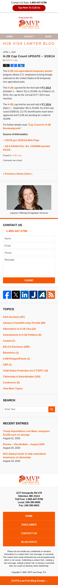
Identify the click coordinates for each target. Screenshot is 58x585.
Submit (29, 280)
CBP (7, 364)
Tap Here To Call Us (29, 7)
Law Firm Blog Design (28, 580)
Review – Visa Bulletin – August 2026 (23, 444)
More (48, 36)
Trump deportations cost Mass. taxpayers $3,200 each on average (26, 433)
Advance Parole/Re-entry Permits (24, 323)
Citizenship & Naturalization (21, 376)
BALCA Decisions (16, 347)
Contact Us (29, 533)
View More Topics (13, 388)
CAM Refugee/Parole (16, 358)
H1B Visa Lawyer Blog (29, 23)
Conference (11, 382)
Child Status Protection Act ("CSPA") (25, 370)
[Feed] (51, 295)
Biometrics (11, 352)
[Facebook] (7, 295)
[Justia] (33, 295)
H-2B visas (17, 155)
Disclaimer (29, 524)
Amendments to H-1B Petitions (22, 335)
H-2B (10, 87)
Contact (29, 36)
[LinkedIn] (24, 295)
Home (10, 36)
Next (28, 174)
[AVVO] (42, 295)
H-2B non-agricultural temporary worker (30, 71)
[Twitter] (15, 295)
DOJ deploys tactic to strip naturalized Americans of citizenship (24, 456)
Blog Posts (29, 542)
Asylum (9, 341)
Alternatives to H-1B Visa (19, 329)
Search (51, 409)
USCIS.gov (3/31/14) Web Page (22, 140)
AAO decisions (14, 317)
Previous (9, 174)
